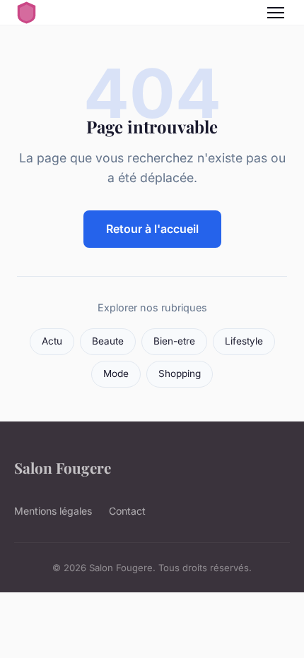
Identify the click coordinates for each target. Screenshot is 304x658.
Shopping (179, 373)
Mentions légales (53, 511)
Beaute (108, 341)
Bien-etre (174, 341)
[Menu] (276, 12)
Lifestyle (244, 341)
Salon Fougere (62, 467)
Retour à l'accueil (152, 229)
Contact (127, 511)
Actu (52, 341)
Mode (116, 373)
